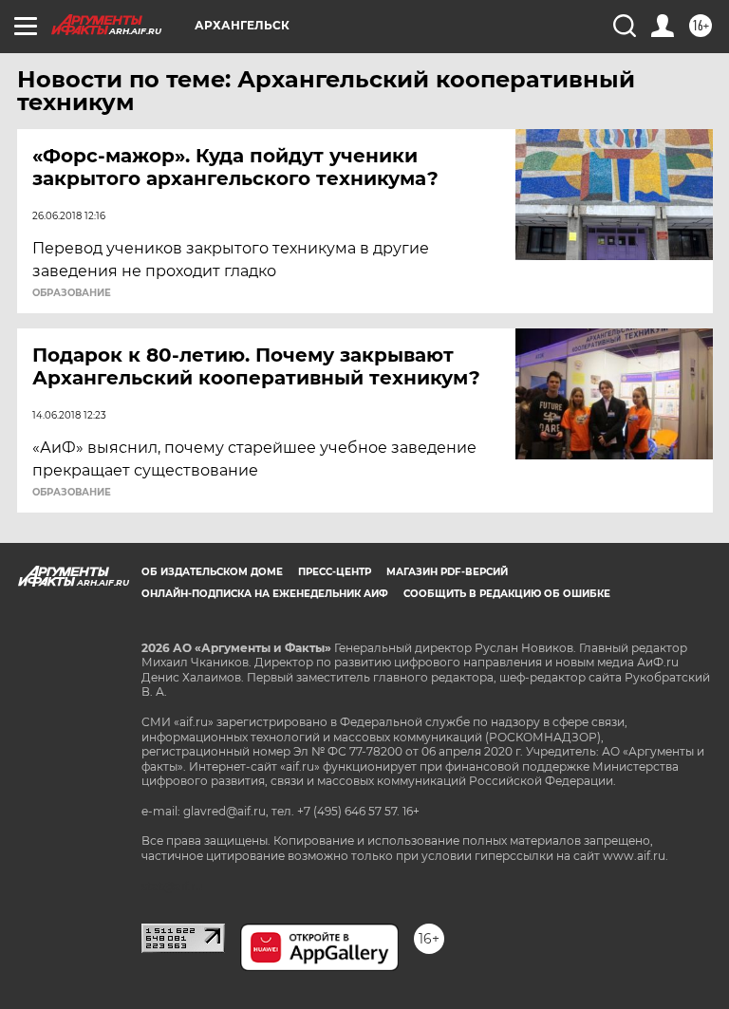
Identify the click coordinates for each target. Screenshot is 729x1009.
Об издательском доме (212, 572)
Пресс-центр (334, 572)
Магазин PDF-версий (447, 572)
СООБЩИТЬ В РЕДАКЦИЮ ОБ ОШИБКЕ (506, 594)
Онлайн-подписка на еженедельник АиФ (264, 594)
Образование (71, 293)
